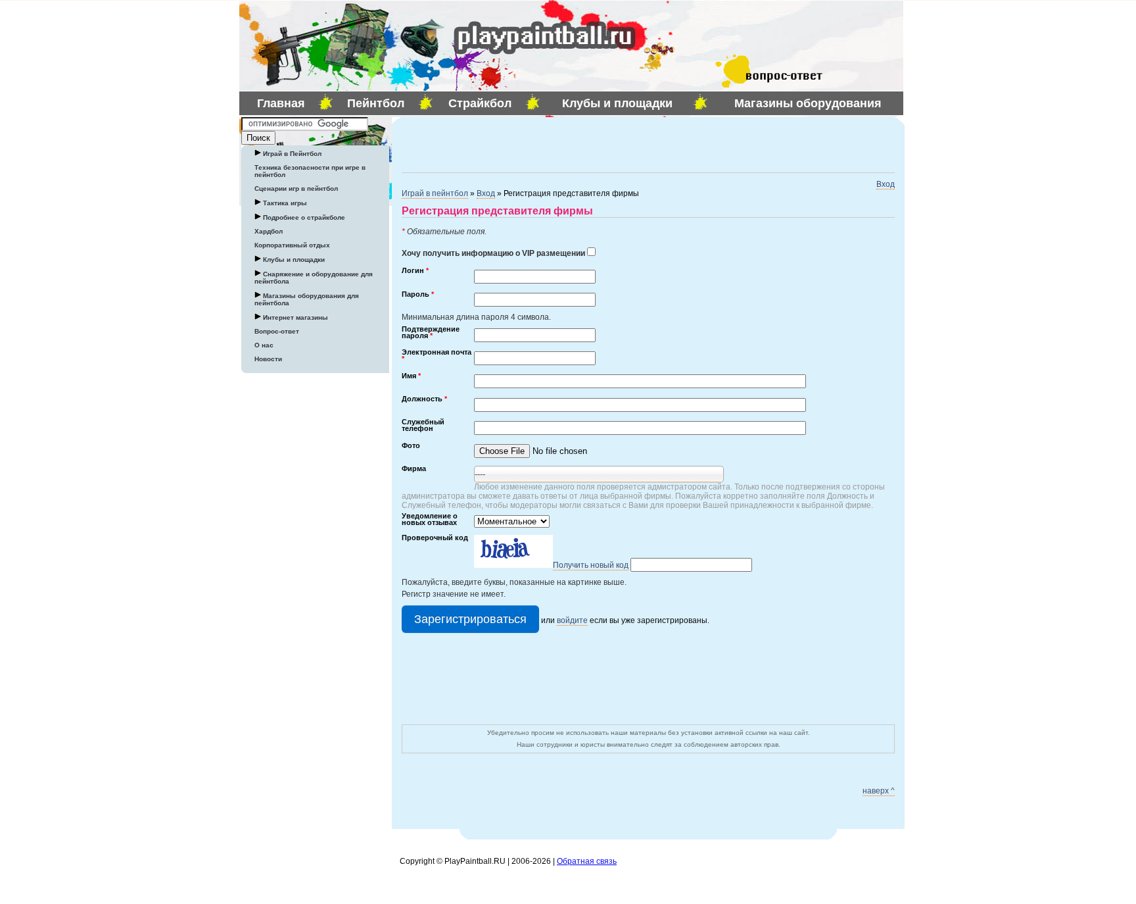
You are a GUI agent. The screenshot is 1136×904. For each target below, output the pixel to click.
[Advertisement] (555, 143)
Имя (411, 376)
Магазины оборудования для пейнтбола (306, 299)
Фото (411, 446)
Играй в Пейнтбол (291, 153)
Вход (885, 184)
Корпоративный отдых (292, 245)
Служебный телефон (423, 425)
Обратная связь (587, 861)
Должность (424, 399)
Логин (415, 271)
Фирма (414, 469)
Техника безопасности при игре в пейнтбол (310, 171)
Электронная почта (436, 356)
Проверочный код (435, 538)
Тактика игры (284, 203)
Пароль (418, 294)
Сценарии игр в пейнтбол (296, 188)
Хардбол (268, 231)
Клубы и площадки (293, 259)
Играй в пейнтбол (435, 193)
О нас (263, 345)
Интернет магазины (294, 317)
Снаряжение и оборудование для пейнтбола (313, 277)
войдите (572, 620)
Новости (268, 359)
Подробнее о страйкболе (303, 217)
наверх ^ (879, 790)
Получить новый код (590, 565)
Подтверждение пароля (431, 332)
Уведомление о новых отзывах (430, 519)
